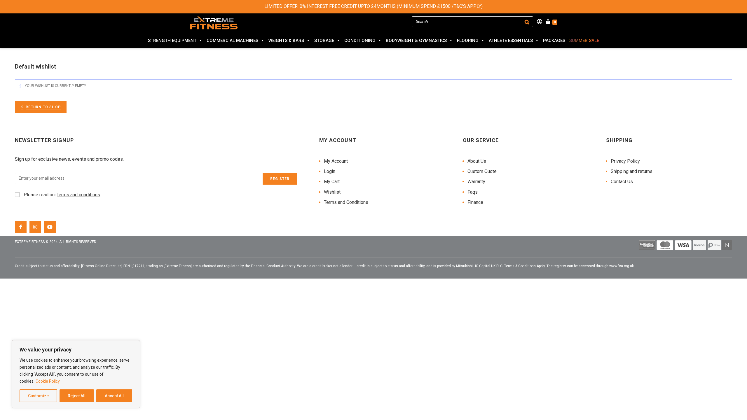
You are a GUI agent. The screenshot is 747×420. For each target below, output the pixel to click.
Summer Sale (584, 40)
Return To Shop (43, 107)
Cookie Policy (48, 381)
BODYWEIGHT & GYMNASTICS (416, 40)
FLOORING (468, 40)
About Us (476, 161)
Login (329, 171)
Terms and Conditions (346, 202)
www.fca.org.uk (621, 266)
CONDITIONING (360, 40)
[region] (76, 374)
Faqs (472, 192)
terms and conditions (78, 194)
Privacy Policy (625, 161)
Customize (38, 395)
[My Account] (537, 21)
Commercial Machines (232, 40)
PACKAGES (554, 40)
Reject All (76, 395)
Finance (475, 202)
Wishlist (332, 192)
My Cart (332, 181)
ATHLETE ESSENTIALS (511, 40)
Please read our (61, 194)
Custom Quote (482, 171)
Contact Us (622, 181)
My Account (336, 161)
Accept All (114, 395)
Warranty (476, 181)
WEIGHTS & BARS (286, 40)
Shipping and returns (631, 171)
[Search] (527, 22)
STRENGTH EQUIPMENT (172, 40)
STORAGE (324, 40)
